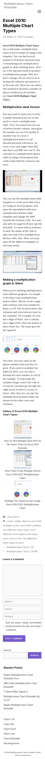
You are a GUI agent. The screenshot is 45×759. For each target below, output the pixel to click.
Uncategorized (11, 743)
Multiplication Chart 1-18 (20, 547)
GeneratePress (24, 755)
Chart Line (9, 733)
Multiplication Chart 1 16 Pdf (22, 551)
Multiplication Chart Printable (18, 5)
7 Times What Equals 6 (16, 691)
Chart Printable (12, 738)
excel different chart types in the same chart (20, 534)
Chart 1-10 (9, 719)
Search (7, 650)
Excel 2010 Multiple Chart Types (21, 45)
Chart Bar (9, 724)
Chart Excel (13, 516)
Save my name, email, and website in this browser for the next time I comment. (24, 626)
